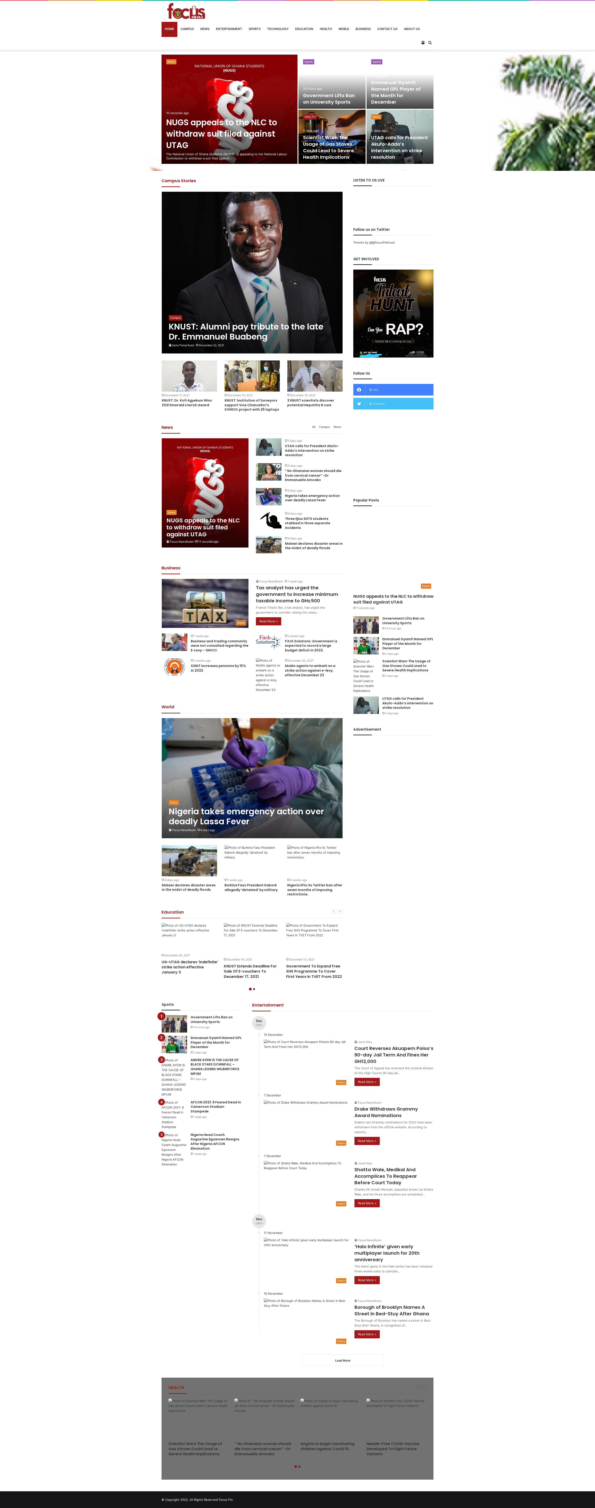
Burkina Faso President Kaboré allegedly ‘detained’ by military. (251, 887)
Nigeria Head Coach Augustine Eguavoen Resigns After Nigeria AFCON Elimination (215, 1141)
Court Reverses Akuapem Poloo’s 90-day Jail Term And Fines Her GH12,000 (393, 1055)
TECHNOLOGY (278, 29)
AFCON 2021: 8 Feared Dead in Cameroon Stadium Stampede (216, 1107)
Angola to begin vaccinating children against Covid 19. (327, 1446)
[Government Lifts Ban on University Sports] (366, 625)
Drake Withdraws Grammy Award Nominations (386, 1112)
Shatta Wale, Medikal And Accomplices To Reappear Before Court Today (385, 1176)
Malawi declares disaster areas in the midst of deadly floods (398, 150)
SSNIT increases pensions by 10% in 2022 (218, 668)
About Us (412, 29)
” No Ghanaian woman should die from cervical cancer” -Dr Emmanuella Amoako (227, 134)
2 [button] (254, 989)
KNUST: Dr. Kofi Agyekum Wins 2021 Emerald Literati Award (187, 402)
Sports (255, 29)
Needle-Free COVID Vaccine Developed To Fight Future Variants (393, 1449)
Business (363, 29)
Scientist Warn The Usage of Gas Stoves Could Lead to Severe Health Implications (406, 666)
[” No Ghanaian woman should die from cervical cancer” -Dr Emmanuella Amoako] (230, 109)
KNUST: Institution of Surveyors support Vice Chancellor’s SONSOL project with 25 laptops (252, 405)
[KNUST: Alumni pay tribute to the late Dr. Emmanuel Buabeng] (252, 272)
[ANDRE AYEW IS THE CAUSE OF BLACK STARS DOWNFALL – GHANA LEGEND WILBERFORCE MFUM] (174, 1077)
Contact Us (387, 29)
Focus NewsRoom (181, 541)
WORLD (343, 29)
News (204, 29)
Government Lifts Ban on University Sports (403, 620)
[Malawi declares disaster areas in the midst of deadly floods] (400, 137)
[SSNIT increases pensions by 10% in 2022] (174, 667)
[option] (297, 109)
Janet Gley (365, 1042)
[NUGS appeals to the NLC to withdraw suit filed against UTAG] (205, 493)
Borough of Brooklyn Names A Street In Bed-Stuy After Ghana (391, 1310)
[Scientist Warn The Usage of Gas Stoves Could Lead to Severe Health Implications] (366, 676)
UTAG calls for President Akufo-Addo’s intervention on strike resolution (312, 450)
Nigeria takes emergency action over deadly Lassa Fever (399, 95)
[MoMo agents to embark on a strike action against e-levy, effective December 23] (268, 675)
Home (169, 29)
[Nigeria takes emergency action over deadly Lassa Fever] (400, 82)
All (313, 427)
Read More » (268, 621)
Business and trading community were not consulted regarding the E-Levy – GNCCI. (219, 646)
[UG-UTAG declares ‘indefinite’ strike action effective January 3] (190, 937)
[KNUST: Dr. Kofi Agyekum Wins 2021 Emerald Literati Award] (189, 376)
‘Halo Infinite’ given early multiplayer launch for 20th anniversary (387, 1253)
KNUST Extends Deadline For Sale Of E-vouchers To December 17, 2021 (250, 971)
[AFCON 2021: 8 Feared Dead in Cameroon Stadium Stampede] (174, 1114)
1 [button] (250, 989)
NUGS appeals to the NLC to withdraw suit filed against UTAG (393, 599)
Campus (187, 29)
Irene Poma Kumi (183, 345)
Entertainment (229, 29)
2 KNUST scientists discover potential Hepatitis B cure (310, 402)
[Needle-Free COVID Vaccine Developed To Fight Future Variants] (397, 1416)
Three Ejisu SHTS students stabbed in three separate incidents (327, 147)
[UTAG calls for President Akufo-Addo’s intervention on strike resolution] (268, 447)
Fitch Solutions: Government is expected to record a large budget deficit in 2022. (311, 646)
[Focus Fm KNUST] (186, 11)
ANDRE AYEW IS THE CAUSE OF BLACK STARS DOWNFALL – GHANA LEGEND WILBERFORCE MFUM (330, 89)
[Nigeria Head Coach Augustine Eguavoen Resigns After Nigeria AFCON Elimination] (174, 1150)
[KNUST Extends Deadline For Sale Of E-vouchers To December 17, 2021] (252, 939)
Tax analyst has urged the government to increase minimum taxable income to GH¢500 (297, 594)
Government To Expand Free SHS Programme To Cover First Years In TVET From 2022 (314, 971)
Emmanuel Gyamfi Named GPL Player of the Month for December (407, 643)
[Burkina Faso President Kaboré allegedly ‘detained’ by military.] (252, 860)
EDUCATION (304, 29)
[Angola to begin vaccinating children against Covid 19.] (331, 1416)
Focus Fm (226, 1499)
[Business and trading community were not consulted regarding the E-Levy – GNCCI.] (174, 642)
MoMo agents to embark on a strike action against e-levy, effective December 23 (310, 670)
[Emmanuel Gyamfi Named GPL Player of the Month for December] (366, 645)
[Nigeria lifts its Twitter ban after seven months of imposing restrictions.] (315, 860)
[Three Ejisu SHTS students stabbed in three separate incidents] (268, 519)
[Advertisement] (393, 453)
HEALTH (326, 29)
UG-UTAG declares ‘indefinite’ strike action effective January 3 (190, 967)
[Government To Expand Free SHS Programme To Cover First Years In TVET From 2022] (314, 939)
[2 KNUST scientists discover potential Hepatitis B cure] (315, 376)
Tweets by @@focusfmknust (374, 242)
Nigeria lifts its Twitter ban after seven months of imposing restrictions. (314, 890)
